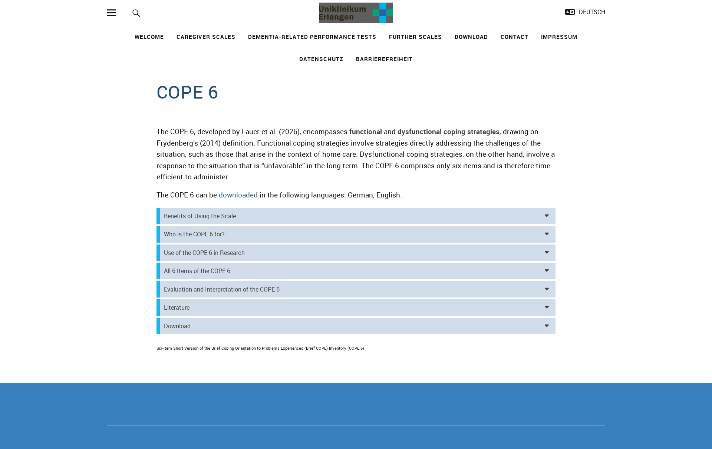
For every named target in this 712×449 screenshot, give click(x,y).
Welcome (149, 36)
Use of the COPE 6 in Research (204, 253)
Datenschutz (321, 59)
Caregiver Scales (206, 36)
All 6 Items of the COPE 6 (197, 271)
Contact (514, 36)
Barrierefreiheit (384, 59)
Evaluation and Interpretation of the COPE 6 (222, 289)
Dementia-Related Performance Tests (312, 36)
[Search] (136, 13)
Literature (176, 307)
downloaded (238, 195)
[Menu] (111, 13)
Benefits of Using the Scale (200, 216)
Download (471, 36)
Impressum (559, 36)
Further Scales (415, 36)
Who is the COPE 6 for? (194, 234)
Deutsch (592, 12)
